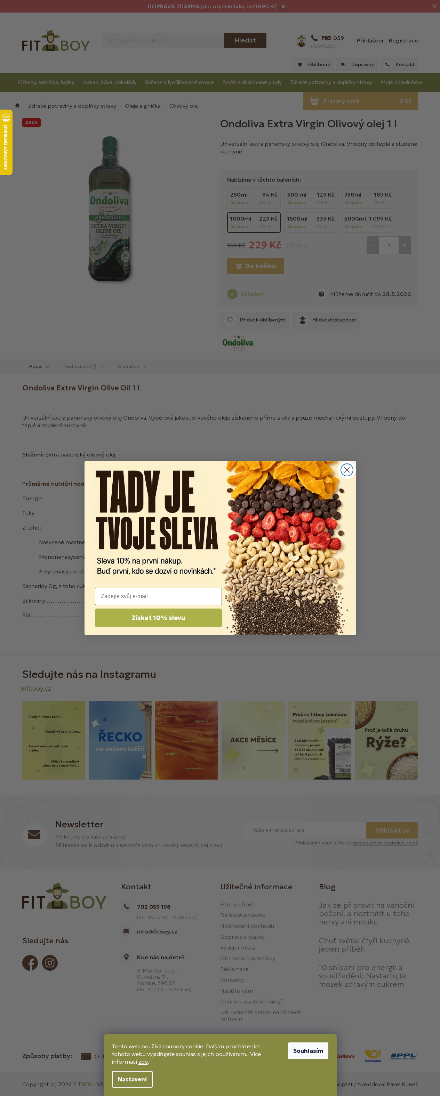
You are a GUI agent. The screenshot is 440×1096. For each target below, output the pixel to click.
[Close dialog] (347, 470)
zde (143, 1061)
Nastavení (132, 1079)
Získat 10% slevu (158, 618)
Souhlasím (308, 1050)
